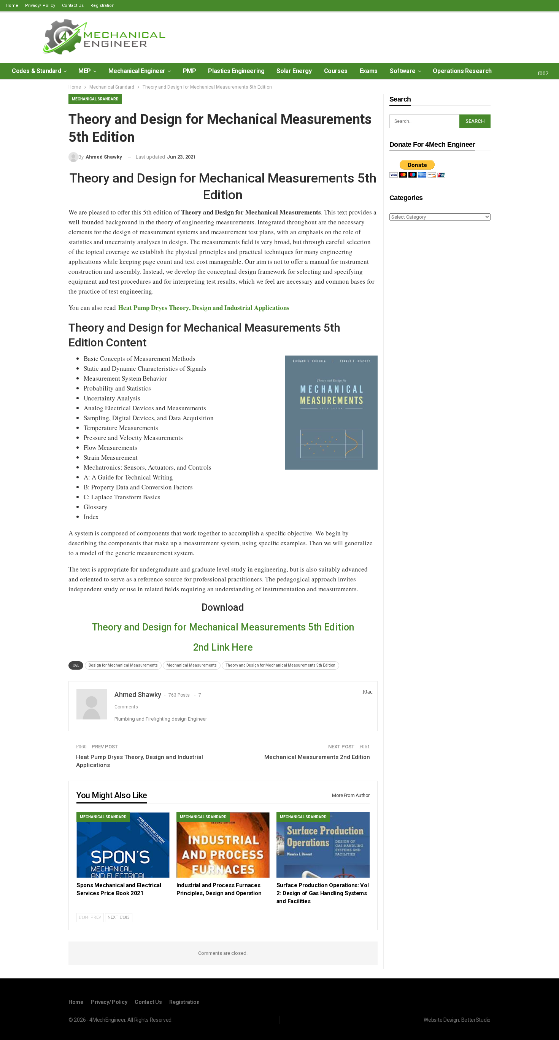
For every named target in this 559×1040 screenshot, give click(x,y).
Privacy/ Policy (40, 5)
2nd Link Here (223, 647)
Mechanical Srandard (95, 99)
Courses (336, 71)
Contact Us (73, 5)
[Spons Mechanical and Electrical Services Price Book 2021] (123, 844)
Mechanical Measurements (192, 665)
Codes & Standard (36, 71)
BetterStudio (476, 1020)
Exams (369, 71)
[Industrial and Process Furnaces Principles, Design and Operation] (223, 844)
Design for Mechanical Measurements (123, 665)
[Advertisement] (440, 347)
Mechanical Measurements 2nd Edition (317, 757)
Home (12, 5)
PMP (189, 71)
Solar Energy (293, 71)
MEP (84, 71)
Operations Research (462, 71)
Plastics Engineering (236, 71)
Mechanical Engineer (136, 71)
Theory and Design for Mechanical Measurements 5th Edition (223, 627)
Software (403, 71)
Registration (102, 5)
